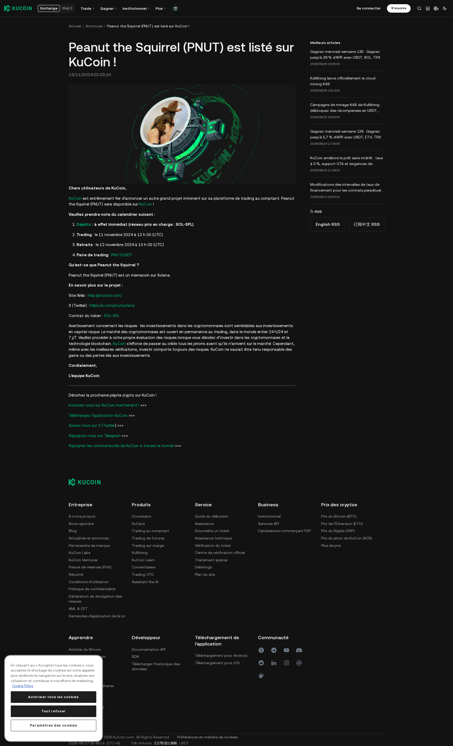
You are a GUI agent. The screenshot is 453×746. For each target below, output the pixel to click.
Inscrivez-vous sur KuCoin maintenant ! (104, 405)
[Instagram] (286, 663)
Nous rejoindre (81, 524)
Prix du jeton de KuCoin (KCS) (346, 538)
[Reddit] (261, 663)
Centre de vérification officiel (220, 552)
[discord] (299, 650)
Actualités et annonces (89, 538)
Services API (268, 524)
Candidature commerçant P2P (284, 531)
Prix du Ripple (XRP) (338, 531)
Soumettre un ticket (212, 531)
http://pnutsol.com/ (105, 295)
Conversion (141, 516)
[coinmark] (299, 663)
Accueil (75, 26)
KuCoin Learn (143, 560)
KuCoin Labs (79, 552)
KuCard (138, 524)
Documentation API (148, 649)
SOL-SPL (111, 315)
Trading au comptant (150, 531)
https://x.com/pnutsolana (112, 305)
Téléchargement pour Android (221, 655)
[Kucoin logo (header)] (18, 8)
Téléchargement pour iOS (217, 663)
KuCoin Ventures (83, 560)
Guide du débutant (211, 516)
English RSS (328, 224)
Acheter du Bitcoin (85, 649)
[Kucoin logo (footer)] (87, 482)
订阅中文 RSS (367, 224)
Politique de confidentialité (92, 589)
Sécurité (76, 574)
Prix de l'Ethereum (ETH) (342, 524)
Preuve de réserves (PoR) (90, 567)
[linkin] (274, 663)
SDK (135, 656)
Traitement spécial (211, 560)
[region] (53, 698)
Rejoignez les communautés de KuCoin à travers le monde (121, 445)
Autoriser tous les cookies (53, 697)
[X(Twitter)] (261, 650)
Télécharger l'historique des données (156, 666)
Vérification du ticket (213, 545)
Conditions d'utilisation (89, 582)
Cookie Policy (23, 686)
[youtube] (286, 650)
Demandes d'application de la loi (97, 616)
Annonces (94, 26)
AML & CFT (78, 609)
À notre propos (82, 516)
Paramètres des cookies (53, 725)
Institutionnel (269, 516)
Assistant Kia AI (145, 582)
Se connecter (368, 8)
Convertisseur (144, 567)
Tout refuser (53, 711)
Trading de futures (148, 538)
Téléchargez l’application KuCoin (98, 415)
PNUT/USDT (122, 255)
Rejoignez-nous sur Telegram (95, 435)
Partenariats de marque (89, 545)
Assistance (204, 524)
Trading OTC (143, 574)
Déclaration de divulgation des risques (95, 599)
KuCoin (75, 198)
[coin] (261, 675)
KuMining (140, 552)
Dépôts (84, 224)
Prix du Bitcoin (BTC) (338, 516)
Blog (73, 531)
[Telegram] (274, 650)
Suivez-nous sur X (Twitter (92, 425)
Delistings (203, 567)
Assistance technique (213, 538)
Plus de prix (331, 545)
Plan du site (205, 574)
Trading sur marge (148, 545)
